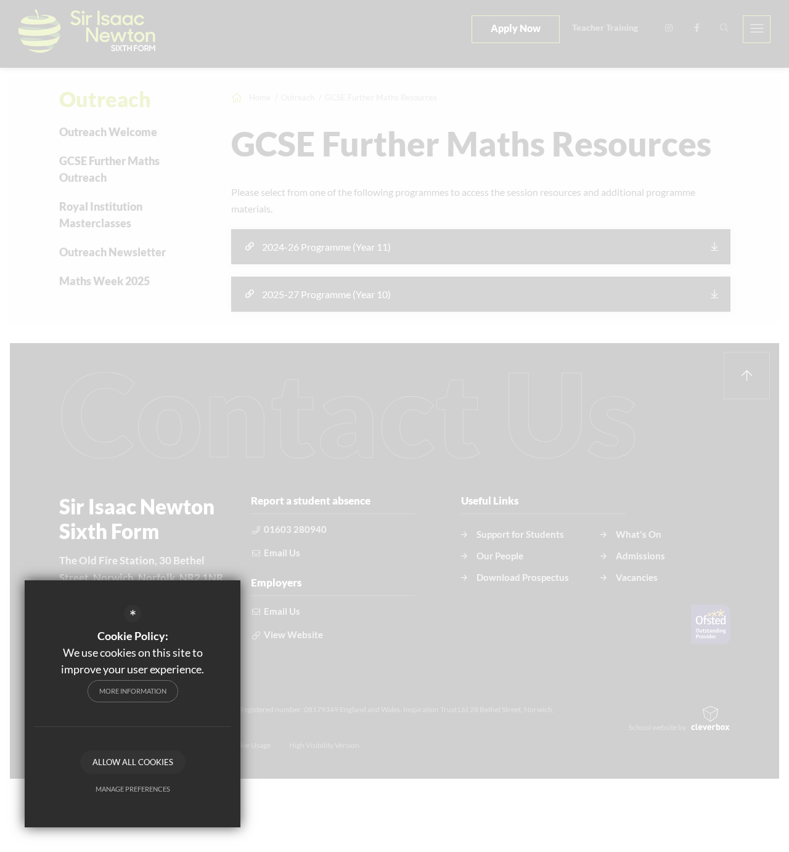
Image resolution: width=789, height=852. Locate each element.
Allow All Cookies (132, 762)
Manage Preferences (133, 789)
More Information (132, 691)
